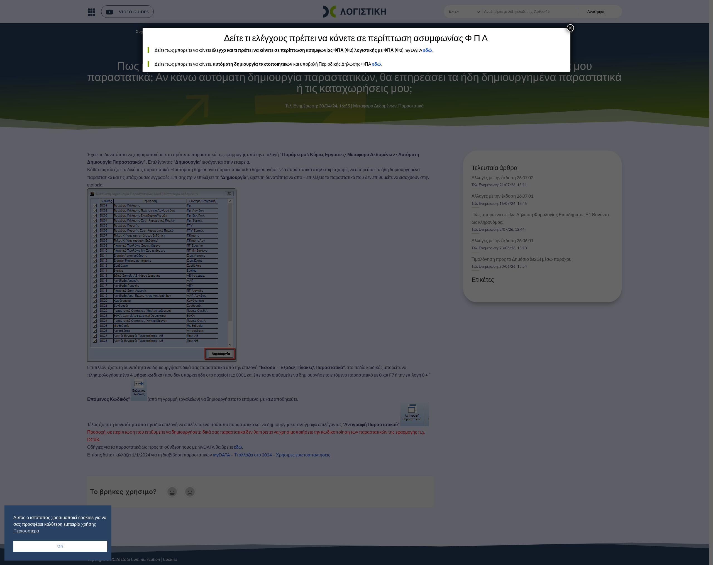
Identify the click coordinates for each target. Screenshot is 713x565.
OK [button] (60, 546)
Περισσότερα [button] (26, 531)
